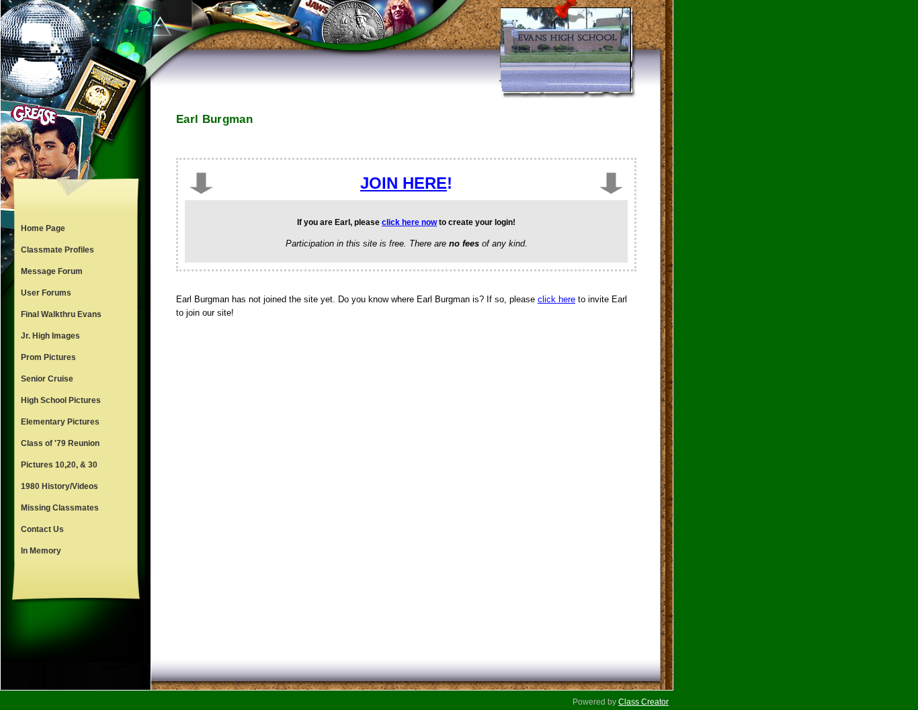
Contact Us (42, 529)
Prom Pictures (48, 357)
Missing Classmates (60, 508)
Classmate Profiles (57, 250)
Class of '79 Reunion (60, 443)
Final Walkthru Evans (61, 314)
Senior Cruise (47, 379)
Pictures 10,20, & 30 (59, 465)
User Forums (46, 293)
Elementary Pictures (60, 422)
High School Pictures (61, 400)
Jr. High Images (50, 336)
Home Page (43, 228)
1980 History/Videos (59, 486)
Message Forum (52, 271)
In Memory (41, 551)
